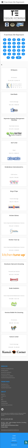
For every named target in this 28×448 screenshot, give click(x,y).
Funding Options (4, 370)
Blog (2, 399)
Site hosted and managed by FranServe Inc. (10, 430)
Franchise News (4, 403)
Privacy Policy (4, 427)
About (14, 438)
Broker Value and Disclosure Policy (9, 425)
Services (14, 440)
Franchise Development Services (8, 377)
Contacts (14, 445)
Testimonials (3, 401)
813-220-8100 (7, 419)
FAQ (2, 397)
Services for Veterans (5, 374)
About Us (3, 394)
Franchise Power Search (6, 387)
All (18, 57)
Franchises (14, 442)
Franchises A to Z (4, 384)
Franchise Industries (5, 386)
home (14, 435)
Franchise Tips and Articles (6, 405)
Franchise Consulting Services (7, 368)
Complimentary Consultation (7, 376)
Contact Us (3, 396)
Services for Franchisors (6, 372)
